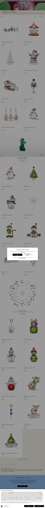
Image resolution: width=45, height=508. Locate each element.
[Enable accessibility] (1, 506)
